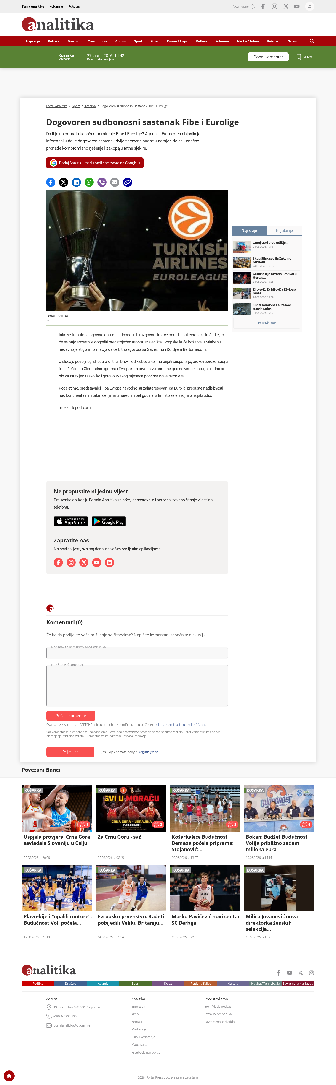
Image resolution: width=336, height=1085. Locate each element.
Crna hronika (97, 41)
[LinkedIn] (109, 562)
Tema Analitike (33, 6)
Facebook (263, 6)
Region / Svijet (177, 41)
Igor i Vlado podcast (218, 1006)
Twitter (286, 6)
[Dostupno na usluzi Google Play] (109, 521)
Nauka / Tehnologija (265, 983)
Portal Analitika (56, 106)
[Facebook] (50, 182)
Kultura (201, 41)
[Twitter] (63, 182)
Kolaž (155, 41)
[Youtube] (96, 562)
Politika (53, 41)
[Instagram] (71, 562)
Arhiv (135, 1014)
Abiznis (120, 41)
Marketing (138, 1029)
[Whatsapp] (89, 182)
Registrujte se (148, 752)
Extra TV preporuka (218, 1014)
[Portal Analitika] (58, 24)
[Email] (114, 182)
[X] (83, 562)
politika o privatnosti (168, 724)
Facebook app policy (145, 1052)
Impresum (138, 1006)
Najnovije (33, 41)
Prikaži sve (267, 323)
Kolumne (56, 6)
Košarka (90, 106)
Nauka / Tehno (248, 41)
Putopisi (74, 6)
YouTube (297, 6)
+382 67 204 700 (65, 1016)
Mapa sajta (139, 1045)
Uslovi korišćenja (143, 1037)
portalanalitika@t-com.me (71, 1025)
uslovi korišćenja (193, 724)
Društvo (74, 41)
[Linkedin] (76, 182)
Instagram (274, 6)
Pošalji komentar (71, 715)
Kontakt (136, 1022)
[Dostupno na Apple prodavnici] (71, 521)
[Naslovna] (9, 1075)
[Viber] (102, 182)
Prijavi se (70, 752)
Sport (138, 41)
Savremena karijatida (298, 983)
